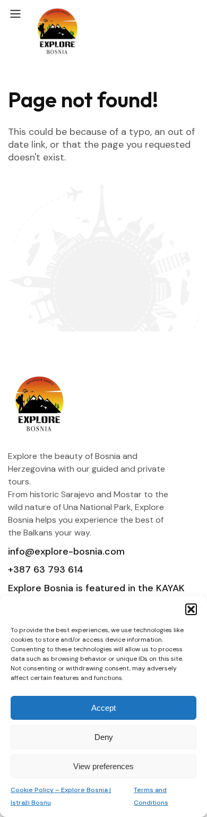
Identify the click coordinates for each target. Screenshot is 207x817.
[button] (191, 609)
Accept (103, 707)
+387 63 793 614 (45, 569)
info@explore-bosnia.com (66, 551)
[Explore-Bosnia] (57, 32)
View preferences (103, 766)
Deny (103, 737)
